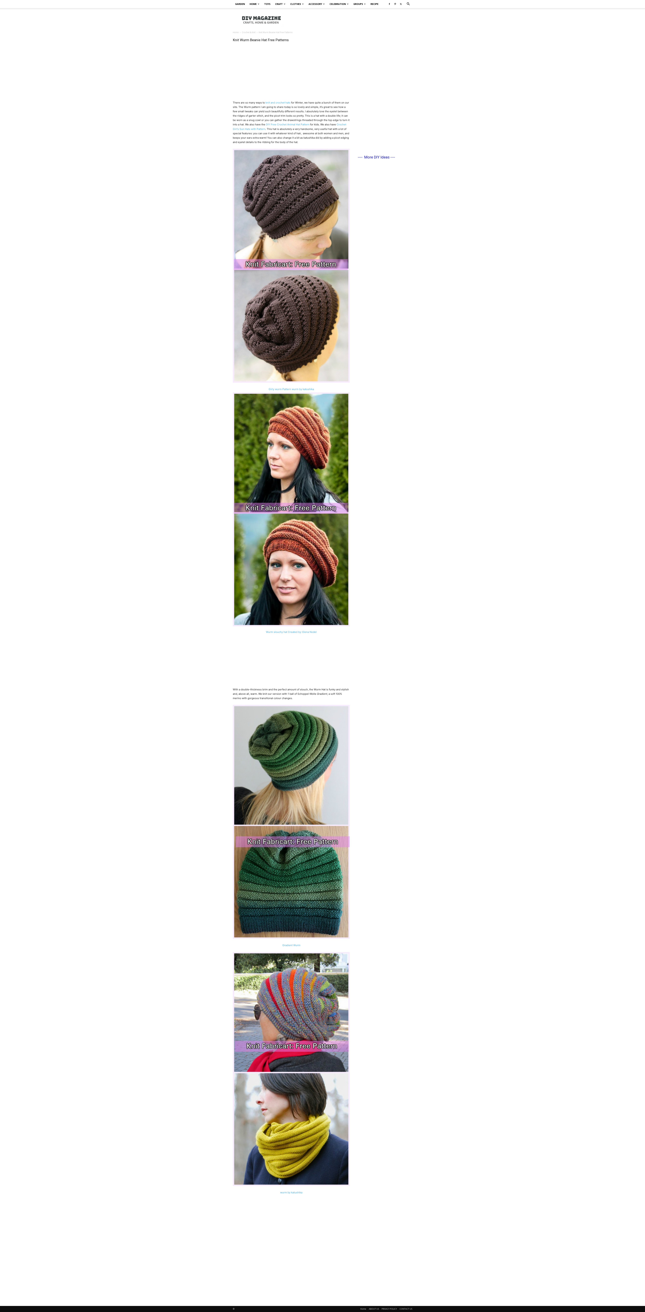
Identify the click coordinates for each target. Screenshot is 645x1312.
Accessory (315, 4)
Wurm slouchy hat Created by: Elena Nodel (291, 632)
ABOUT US (374, 1308)
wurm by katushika (291, 1192)
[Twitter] (400, 4)
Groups (358, 4)
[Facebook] (389, 4)
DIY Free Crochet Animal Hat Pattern (287, 124)
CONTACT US (406, 1308)
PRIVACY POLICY (389, 1308)
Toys (267, 4)
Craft (279, 4)
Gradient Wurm (291, 945)
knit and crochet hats (278, 102)
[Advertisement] (351, 19)
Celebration (338, 4)
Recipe (374, 4)
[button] (408, 4)
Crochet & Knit (248, 32)
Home (253, 4)
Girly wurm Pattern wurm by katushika (291, 389)
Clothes (295, 4)
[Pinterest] (395, 4)
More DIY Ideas (377, 157)
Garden (240, 4)
